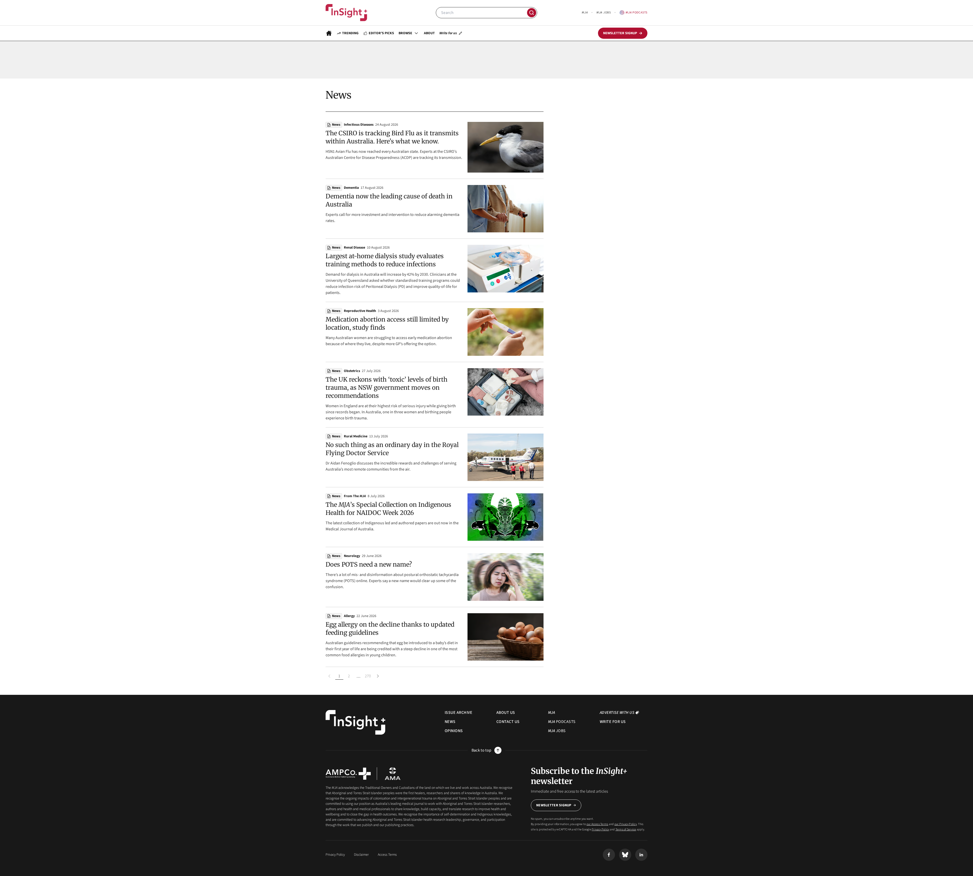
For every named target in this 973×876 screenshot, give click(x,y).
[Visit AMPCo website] (348, 773)
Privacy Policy (600, 829)
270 (368, 676)
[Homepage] (329, 33)
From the (355, 496)
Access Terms (387, 854)
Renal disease (354, 247)
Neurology (352, 555)
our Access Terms (597, 824)
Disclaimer (361, 854)
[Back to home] (355, 722)
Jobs (603, 12)
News (336, 124)
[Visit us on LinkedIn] (641, 855)
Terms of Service (625, 829)
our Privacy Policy (625, 824)
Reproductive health (360, 310)
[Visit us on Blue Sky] (625, 855)
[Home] (346, 12)
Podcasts (636, 12)
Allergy (349, 616)
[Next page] (377, 676)
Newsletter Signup (553, 805)
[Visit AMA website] (392, 773)
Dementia (351, 187)
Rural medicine (355, 436)
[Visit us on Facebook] (609, 855)
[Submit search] (531, 12)
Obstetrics (352, 371)
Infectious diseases (358, 124)
